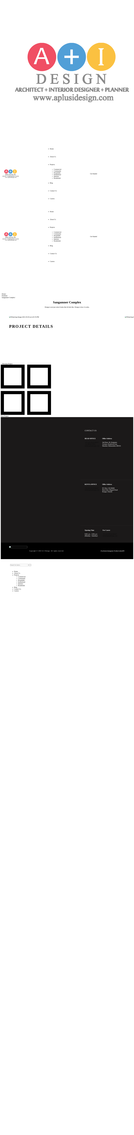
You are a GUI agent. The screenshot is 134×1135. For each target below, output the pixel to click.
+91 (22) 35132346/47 (92, 442)
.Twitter (115, 551)
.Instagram (110, 551)
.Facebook (103, 551)
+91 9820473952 (90, 444)
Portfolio (4, 296)
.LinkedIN (121, 551)
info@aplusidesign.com (92, 446)
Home (4, 294)
